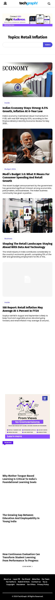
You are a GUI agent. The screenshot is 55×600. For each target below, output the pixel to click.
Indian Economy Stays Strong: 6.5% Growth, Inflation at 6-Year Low (25, 109)
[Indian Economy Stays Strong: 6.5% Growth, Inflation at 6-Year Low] (27, 79)
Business (8, 239)
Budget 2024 (10, 169)
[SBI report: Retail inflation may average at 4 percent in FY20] (27, 279)
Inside (7, 103)
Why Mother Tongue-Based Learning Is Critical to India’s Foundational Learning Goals (20, 479)
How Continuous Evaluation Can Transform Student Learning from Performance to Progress (21, 557)
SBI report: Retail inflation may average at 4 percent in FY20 (23, 309)
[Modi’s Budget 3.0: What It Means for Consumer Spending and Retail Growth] (27, 146)
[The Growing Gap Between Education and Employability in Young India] (27, 502)
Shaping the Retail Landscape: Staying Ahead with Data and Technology (27, 245)
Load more (26, 566)
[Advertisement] (27, 356)
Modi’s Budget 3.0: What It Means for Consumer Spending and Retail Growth (26, 177)
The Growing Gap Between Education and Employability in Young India (21, 518)
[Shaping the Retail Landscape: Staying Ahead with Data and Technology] (27, 215)
